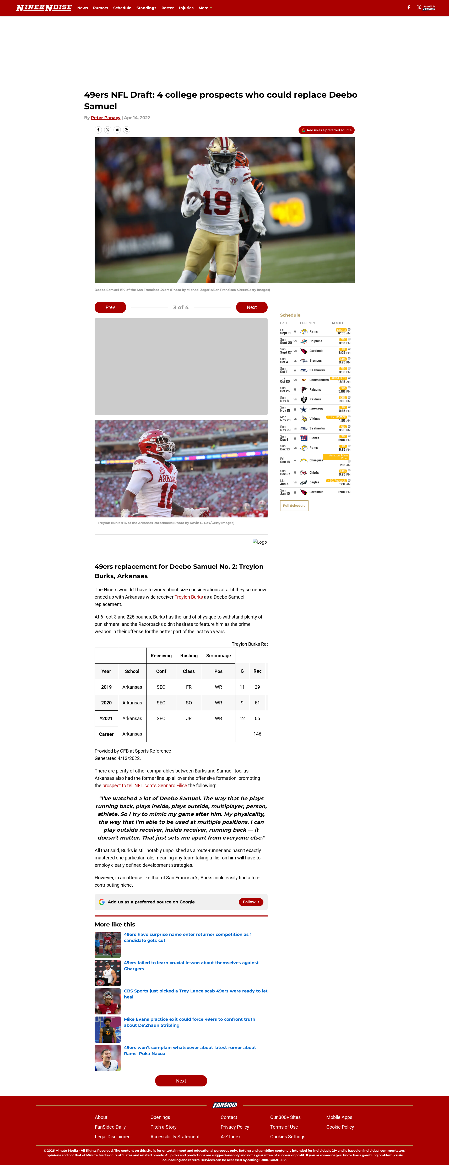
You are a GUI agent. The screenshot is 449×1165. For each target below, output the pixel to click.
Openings (160, 1117)
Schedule (122, 7)
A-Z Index (231, 1136)
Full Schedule (294, 505)
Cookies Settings (287, 1136)
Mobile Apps (339, 1117)
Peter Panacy (106, 117)
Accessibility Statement (175, 1136)
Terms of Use (284, 1127)
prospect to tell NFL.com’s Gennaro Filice (144, 785)
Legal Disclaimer (112, 1136)
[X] (419, 7)
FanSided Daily (110, 1127)
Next (252, 307)
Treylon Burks (189, 597)
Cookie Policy (340, 1127)
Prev (110, 307)
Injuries (186, 7)
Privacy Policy (235, 1127)
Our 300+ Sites (285, 1117)
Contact (229, 1117)
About (101, 1117)
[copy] (126, 130)
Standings (146, 7)
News (82, 7)
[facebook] (409, 7)
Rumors (100, 7)
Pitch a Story (163, 1127)
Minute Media (67, 1150)
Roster (167, 7)
